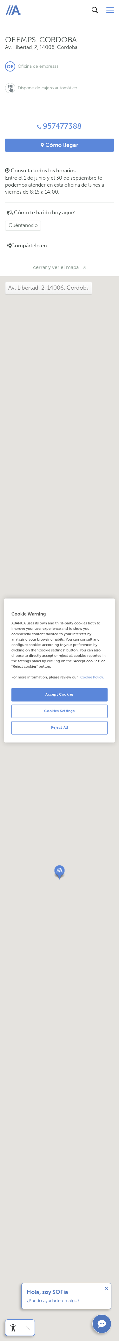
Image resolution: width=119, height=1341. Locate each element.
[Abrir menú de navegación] (110, 10)
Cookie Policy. (92, 678)
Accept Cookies (59, 694)
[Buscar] (95, 10)
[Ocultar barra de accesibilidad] (28, 1328)
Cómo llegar (61, 145)
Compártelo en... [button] (31, 246)
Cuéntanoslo (23, 225)
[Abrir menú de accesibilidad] (13, 1327)
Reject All (59, 728)
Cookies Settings (59, 711)
